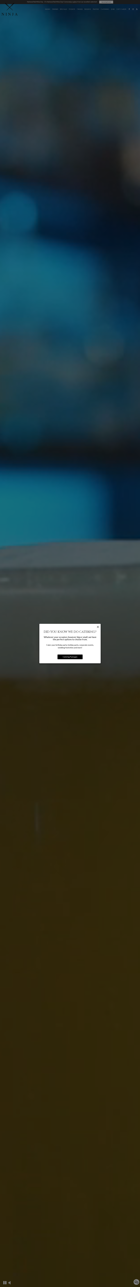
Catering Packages (70, 657)
